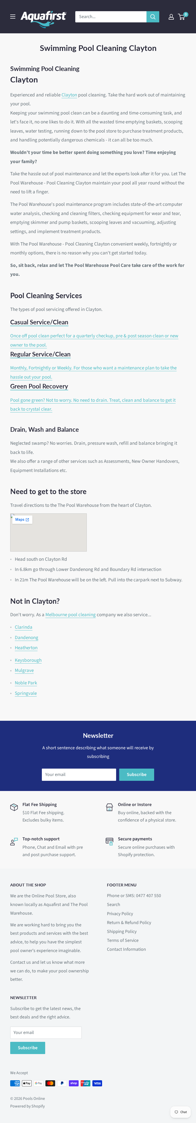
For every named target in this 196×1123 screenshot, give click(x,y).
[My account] (171, 17)
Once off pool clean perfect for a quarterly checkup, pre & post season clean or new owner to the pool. (94, 333)
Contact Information (126, 949)
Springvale (26, 693)
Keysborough (28, 660)
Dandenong (26, 637)
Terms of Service (123, 940)
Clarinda (23, 627)
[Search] (152, 16)
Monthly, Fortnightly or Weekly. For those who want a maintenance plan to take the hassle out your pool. (93, 365)
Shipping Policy (122, 931)
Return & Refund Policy (129, 922)
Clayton (69, 95)
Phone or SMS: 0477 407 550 (134, 895)
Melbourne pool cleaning (70, 614)
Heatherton (26, 647)
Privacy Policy (120, 914)
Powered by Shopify (27, 1106)
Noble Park (26, 683)
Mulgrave (24, 670)
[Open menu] (12, 17)
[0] (181, 17)
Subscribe (136, 774)
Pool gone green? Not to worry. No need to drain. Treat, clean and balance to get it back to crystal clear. (93, 397)
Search (113, 904)
